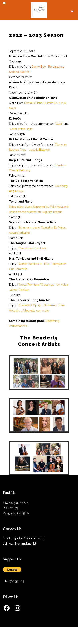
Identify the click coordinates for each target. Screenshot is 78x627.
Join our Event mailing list (19, 543)
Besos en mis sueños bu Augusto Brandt (35, 212)
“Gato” (59, 123)
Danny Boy (39, 66)
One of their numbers (32, 248)
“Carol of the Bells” (21, 129)
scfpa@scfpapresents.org (27, 538)
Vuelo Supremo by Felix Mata (44, 206)
